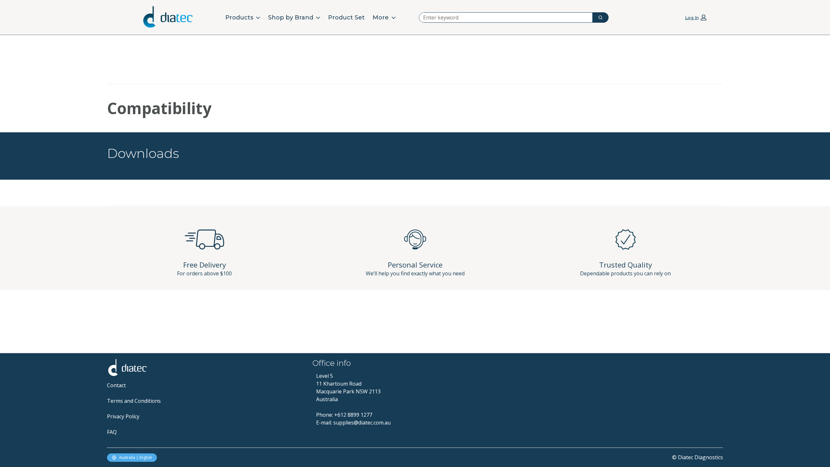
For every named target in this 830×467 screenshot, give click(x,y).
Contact (116, 385)
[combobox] (503, 17)
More (381, 17)
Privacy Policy (123, 416)
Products (239, 17)
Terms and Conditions (134, 400)
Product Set (346, 17)
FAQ (112, 432)
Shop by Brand (290, 17)
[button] (695, 17)
